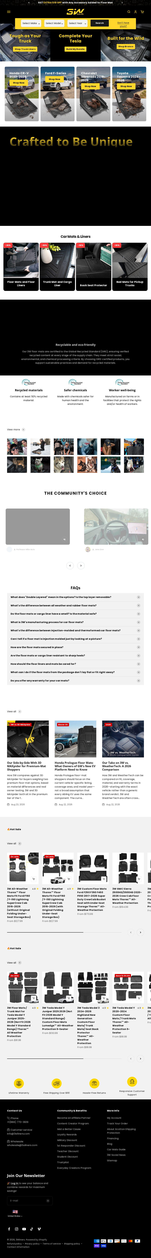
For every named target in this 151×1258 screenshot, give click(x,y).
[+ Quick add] (33, 879)
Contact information (18, 1246)
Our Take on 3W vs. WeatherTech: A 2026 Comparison (116, 766)
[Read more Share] (17, 446)
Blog (109, 1144)
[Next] (122, 2)
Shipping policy (72, 1243)
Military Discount (67, 1140)
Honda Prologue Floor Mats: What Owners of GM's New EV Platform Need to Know (75, 766)
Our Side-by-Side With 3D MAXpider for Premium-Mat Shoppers (26, 766)
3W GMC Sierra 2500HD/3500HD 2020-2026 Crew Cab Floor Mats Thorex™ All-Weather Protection (127, 896)
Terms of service (52, 1243)
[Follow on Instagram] (17, 1229)
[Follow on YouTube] (24, 1229)
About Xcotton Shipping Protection (121, 1131)
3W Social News (116, 1155)
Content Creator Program (73, 1123)
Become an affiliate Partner (74, 1118)
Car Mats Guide (116, 1149)
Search (100, 23)
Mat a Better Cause (69, 1129)
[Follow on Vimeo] (39, 1229)
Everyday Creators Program (74, 1168)
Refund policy (14, 1243)
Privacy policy (32, 1243)
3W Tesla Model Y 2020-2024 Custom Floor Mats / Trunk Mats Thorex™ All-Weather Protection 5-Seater (124, 1020)
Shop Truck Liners (25, 49)
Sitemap (112, 1160)
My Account (114, 1118)
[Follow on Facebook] (9, 1229)
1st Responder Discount (71, 1145)
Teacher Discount (68, 1151)
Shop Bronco (125, 46)
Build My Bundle (75, 49)
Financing (113, 1138)
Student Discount (67, 1156)
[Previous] (28, 2)
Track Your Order (117, 1123)
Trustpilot (63, 1162)
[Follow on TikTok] (32, 1229)
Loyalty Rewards (67, 1134)
